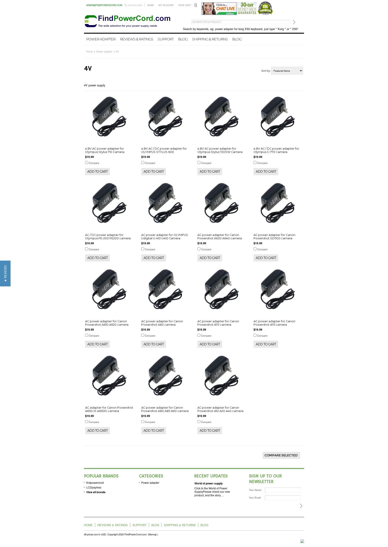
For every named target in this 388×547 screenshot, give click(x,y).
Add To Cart (97, 172)
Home (150, 5)
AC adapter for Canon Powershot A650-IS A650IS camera (109, 409)
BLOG (237, 39)
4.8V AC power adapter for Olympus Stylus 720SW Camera (219, 150)
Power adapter (100, 39)
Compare (94, 163)
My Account (166, 5)
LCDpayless (93, 487)
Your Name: (255, 490)
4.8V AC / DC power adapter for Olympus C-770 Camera (276, 150)
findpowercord (95, 482)
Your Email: (255, 497)
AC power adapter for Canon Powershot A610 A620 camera (106, 323)
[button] (5, 273)
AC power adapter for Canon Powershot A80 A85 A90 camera (165, 409)
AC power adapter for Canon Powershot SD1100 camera (274, 236)
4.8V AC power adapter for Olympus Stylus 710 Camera (104, 150)
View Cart (184, 5)
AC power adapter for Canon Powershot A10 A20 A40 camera (220, 409)
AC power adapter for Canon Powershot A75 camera (274, 323)
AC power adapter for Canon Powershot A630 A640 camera (219, 236)
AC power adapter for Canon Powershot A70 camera (218, 323)
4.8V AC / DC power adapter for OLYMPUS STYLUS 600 (164, 150)
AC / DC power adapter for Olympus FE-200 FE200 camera (108, 236)
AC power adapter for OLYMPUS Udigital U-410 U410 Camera (164, 236)
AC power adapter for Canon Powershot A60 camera (162, 323)
